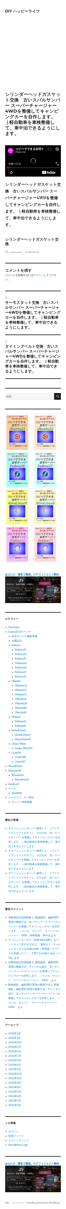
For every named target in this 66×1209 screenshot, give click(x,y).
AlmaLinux (19, 730)
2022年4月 (14, 1105)
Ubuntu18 (21, 707)
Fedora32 (20, 676)
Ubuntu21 (20, 698)
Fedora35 (20, 658)
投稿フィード (16, 1135)
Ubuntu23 (21, 690)
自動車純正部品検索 (19, 917)
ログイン (38, 275)
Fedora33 (20, 672)
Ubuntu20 (21, 703)
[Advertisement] (33, 57)
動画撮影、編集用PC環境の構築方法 (29, 984)
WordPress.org (18, 1144)
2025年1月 (14, 1037)
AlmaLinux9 (23, 734)
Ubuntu (16, 681)
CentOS (16, 752)
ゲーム (12, 788)
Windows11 (22, 779)
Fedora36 (21, 654)
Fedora (16, 645)
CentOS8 (20, 757)
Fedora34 (21, 663)
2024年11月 (15, 1042)
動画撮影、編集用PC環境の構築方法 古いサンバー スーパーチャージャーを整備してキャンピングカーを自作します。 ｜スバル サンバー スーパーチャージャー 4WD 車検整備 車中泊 (34, 926)
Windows (18, 775)
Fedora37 (20, 649)
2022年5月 (14, 1100)
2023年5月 (14, 1069)
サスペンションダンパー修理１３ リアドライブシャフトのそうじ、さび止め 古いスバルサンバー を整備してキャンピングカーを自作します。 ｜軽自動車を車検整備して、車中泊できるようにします (34, 837)
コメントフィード (18, 1140)
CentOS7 (20, 761)
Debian (16, 716)
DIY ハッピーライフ (22, 11)
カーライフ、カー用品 (21, 797)
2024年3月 (14, 1055)
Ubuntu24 (21, 685)
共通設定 (17, 640)
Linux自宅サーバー (19, 631)
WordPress (15, 766)
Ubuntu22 (21, 694)
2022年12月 (15, 1073)
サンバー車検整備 (22, 801)
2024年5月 (14, 1046)
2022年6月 (14, 1096)
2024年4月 (14, 1051)
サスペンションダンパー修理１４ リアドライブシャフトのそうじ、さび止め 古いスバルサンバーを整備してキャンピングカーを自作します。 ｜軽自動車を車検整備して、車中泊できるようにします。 (34, 859)
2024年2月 (14, 1060)
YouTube (13, 627)
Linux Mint (19, 743)
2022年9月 (14, 1082)
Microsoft (14, 770)
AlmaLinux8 (23, 739)
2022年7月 (14, 1091)
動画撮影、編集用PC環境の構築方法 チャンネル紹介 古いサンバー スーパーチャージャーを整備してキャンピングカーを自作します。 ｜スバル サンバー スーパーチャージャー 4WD (34, 971)
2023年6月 (14, 1064)
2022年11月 (15, 1078)
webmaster (16, 252)
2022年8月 (14, 1087)
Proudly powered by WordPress (43, 1202)
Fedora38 (21, 667)
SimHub (17, 793)
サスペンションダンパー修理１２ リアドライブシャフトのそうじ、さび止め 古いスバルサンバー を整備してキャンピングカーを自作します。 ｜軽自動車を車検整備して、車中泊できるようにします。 (34, 882)
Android (13, 784)
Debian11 (20, 725)
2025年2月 (14, 1033)
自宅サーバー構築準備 (24, 636)
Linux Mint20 (23, 748)
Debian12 (20, 721)
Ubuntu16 (20, 712)
